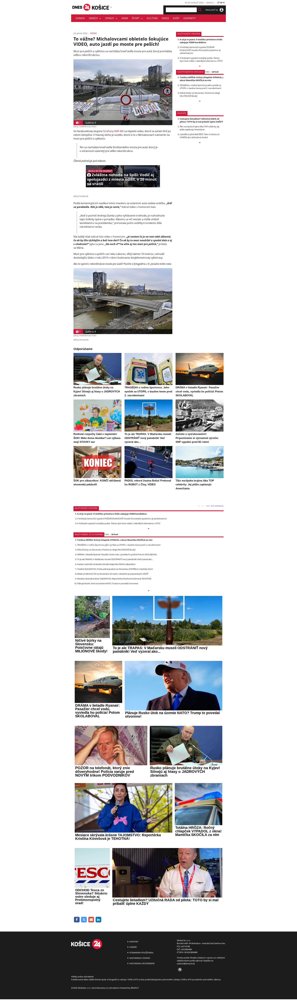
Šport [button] (136, 18)
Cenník (133, 947)
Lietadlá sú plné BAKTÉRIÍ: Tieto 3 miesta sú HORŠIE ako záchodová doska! (199, 136)
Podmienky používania (141, 952)
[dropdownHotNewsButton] (200, 143)
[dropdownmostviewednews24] (200, 101)
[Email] (91, 919)
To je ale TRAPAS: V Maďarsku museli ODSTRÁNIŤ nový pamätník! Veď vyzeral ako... (115, 559)
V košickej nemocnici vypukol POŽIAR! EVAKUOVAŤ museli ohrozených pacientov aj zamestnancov (200, 50)
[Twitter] (84, 919)
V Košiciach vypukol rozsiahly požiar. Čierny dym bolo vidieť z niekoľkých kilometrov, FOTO (201, 59)
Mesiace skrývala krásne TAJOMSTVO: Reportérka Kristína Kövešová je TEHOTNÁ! (114, 578)
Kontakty (189, 18)
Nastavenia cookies (139, 958)
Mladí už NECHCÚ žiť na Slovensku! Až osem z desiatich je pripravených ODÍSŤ (112, 573)
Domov (80, 18)
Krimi (124, 18)
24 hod (215, 71)
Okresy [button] (94, 18)
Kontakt (133, 941)
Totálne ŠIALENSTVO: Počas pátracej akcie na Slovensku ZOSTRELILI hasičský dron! (115, 569)
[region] (111, 7)
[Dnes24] (101, 7)
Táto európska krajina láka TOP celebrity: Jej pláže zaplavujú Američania (199, 128)
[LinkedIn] (98, 919)
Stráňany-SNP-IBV (113, 131)
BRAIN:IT (135, 987)
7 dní (207, 71)
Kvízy (176, 18)
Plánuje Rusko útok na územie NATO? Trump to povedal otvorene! (107, 583)
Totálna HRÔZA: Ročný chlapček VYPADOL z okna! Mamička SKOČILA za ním (201, 79)
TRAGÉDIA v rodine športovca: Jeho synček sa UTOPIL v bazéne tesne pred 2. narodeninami (200, 87)
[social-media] (179, 969)
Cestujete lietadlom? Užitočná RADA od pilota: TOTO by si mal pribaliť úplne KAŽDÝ (201, 120)
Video (165, 18)
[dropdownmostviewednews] (200, 66)
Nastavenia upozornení (142, 963)
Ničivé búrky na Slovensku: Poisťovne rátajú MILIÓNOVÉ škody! (106, 549)
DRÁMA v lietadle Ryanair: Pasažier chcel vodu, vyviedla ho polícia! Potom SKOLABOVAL (117, 554)
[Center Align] (199, 9)
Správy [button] (110, 18)
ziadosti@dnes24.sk (186, 963)
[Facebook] (76, 919)
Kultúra (152, 18)
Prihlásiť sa (211, 10)
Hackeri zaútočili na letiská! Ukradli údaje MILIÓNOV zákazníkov (106, 564)
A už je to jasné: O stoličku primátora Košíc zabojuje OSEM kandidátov (201, 41)
